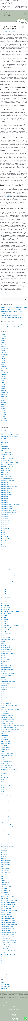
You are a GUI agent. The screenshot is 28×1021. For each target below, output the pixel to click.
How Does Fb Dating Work (6, 703)
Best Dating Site (4, 500)
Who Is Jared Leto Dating (6, 916)
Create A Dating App (5, 569)
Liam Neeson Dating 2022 (6, 761)
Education (3, 641)
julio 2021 (3, 382)
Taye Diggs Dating (5, 870)
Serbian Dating (4, 844)
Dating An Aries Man (5, 585)
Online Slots (3, 813)
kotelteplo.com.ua (5, 749)
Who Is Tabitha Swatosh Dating (7, 936)
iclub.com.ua (4, 711)
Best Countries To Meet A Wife (7, 480)
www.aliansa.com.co (5, 952)
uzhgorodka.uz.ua (5, 894)
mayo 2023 (3, 338)
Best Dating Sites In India (6, 508)
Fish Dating (3, 657)
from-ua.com (4, 671)
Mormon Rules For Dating (6, 785)
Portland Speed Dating (6, 824)
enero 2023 (3, 346)
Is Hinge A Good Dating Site (7, 723)
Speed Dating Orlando (5, 864)
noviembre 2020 (4, 392)
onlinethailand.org (5, 815)
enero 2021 (3, 390)
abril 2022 (3, 364)
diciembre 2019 (4, 400)
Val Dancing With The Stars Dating (8, 896)
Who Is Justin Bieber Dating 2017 (8, 920)
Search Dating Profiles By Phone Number (10, 838)
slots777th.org (4, 854)
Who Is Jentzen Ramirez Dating (7, 918)
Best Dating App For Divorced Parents (9, 486)
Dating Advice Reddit (5, 583)
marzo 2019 (3, 418)
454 (2, 440)
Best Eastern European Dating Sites (8, 512)
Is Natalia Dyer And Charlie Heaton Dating (10, 729)
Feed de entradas (5, 984)
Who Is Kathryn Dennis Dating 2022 (8, 922)
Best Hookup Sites (5, 526)
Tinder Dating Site (5, 882)
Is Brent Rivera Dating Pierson (7, 719)
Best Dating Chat (4, 496)
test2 (2, 878)
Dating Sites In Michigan (6, 627)
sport (2, 866)
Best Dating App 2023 (6, 484)
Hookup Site (3, 699)
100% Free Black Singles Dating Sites (9, 436)
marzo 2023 (3, 342)
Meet (2, 775)
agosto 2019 (4, 408)
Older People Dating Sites (6, 801)
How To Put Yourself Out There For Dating (10, 709)
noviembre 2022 (4, 350)
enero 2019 (3, 422)
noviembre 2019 (4, 402)
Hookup (2, 691)
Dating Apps (3, 591)
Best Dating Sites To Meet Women (8, 510)
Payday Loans (4, 822)
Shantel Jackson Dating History (7, 846)
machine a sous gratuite (6, 771)
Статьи (2, 962)
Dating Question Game (6, 613)
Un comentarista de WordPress (7, 324)
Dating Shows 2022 (5, 619)
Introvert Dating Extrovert (6, 717)
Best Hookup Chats (5, 518)
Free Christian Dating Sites (7, 667)
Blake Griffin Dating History (7, 540)
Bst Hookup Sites (4, 548)
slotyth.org (3, 856)
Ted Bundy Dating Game (6, 872)
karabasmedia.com (5, 739)
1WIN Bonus (3, 438)
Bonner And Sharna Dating (6, 544)
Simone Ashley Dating (5, 848)
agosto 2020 (4, 396)
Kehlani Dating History (6, 743)
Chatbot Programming (6, 558)
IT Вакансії (3, 733)
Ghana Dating (4, 679)
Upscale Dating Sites (5, 890)
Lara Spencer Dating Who (6, 755)
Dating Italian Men (5, 605)
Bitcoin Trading (4, 534)
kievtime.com (4, 745)
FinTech (3, 655)
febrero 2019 (4, 420)
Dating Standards (5, 629)
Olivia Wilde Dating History (6, 803)
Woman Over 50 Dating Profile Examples (9, 950)
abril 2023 (3, 340)
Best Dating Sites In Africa (6, 506)
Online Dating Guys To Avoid (7, 809)
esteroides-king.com (5, 645)
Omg (2, 805)
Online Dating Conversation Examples (9, 807)
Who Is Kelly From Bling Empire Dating (9, 924)
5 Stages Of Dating (5, 442)
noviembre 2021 (4, 374)
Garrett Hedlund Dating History (7, 673)
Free (2, 663)
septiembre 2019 (4, 406)
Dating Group (4, 601)
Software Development (6, 860)
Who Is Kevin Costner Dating (7, 926)
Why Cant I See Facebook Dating (8, 946)
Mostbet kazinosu (5, 789)
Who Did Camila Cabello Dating (7, 912)
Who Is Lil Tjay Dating (5, 930)
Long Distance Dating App (6, 765)
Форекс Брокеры (5, 968)
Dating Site (3, 623)
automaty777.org (4, 472)
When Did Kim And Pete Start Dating (9, 910)
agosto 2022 (4, 356)
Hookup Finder (4, 697)
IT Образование (4, 735)
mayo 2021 (3, 386)
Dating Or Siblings (5, 609)
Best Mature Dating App (6, 530)
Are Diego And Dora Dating (7, 458)
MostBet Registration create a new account (10, 315)
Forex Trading (4, 661)
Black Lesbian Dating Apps (6, 536)
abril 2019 (3, 416)
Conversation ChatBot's (6, 566)
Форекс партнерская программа (8, 972)
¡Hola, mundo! (19, 324)
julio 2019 (3, 410)
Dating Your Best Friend (6, 633)
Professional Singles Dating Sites (8, 826)
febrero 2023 (4, 344)
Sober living (3, 858)
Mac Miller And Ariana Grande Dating (9, 769)
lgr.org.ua (3, 759)
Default (2, 635)
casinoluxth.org (4, 554)
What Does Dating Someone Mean (8, 902)
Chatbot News (4, 556)
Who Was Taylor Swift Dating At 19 (8, 942)
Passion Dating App (5, 819)
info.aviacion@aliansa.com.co (15, 1009)
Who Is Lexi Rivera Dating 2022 (7, 928)
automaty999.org (5, 474)
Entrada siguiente (22, 292)
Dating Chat (3, 595)
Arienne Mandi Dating (5, 468)
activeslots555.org (5, 446)
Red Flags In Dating (5, 830)
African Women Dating (6, 452)
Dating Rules (4, 615)
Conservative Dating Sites (6, 564)
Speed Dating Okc (5, 862)
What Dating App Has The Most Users (9, 900)
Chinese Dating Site (5, 562)
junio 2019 (3, 412)
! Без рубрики (4, 430)
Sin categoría (4, 31)
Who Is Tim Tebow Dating (6, 938)
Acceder (3, 982)
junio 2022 (3, 360)
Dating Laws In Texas (5, 607)
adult (2, 450)
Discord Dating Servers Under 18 (8, 639)
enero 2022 (3, 370)
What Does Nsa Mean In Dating (7, 906)
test (2, 876)
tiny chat (7, 196)
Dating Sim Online (5, 621)
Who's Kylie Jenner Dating (6, 944)
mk (2, 783)
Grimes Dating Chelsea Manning (8, 687)
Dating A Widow (4, 579)
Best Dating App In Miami (6, 488)
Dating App (3, 589)
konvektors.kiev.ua (5, 747)
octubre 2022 (4, 352)
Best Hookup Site (5, 524)
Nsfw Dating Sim (4, 799)
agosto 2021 (3, 380)
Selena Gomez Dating (5, 840)
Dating (2, 573)
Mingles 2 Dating (4, 781)
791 (2, 444)
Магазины (3, 956)
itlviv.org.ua (3, 737)
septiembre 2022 (4, 354)
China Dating (4, 560)
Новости (3, 958)
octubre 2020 (4, 394)
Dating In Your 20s (5, 603)
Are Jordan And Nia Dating (6, 460)
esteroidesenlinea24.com (6, 649)
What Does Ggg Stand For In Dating (8, 904)
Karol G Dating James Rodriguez (8, 741)
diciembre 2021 (4, 372)
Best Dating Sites (5, 502)
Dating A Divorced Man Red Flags (8, 575)
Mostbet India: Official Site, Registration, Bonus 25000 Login (14, 307)
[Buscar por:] (14, 299)
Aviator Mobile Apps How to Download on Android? (11, 309)
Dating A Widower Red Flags (7, 581)
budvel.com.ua (4, 550)
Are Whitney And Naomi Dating (7, 466)
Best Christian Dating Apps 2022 (8, 478)
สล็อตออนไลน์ (4, 974)
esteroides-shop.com (5, 647)
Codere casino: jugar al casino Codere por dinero (11, 317)
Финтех (2, 966)
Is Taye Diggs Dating (5, 731)
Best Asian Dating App (6, 476)
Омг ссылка (3, 960)
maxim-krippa (4, 773)
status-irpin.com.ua (5, 868)
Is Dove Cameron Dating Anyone (8, 721)
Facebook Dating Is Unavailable (8, 653)
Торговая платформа (5, 964)
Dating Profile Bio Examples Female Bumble (10, 611)
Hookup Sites (4, 701)
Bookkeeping (4, 546)
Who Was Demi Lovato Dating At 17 (8, 940)
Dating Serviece (4, 617)
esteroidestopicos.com (6, 651)
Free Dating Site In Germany (7, 669)
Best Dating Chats (5, 498)
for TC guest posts (5, 659)
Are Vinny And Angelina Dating (7, 464)
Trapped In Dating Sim (6, 886)
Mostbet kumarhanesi (5, 791)
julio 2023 (3, 334)
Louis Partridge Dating (6, 767)
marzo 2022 (3, 366)
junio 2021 (3, 384)
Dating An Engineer (5, 587)
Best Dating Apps (5, 490)
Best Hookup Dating (5, 520)
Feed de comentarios (5, 986)
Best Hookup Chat (5, 516)
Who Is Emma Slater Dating (7, 914)
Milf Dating (3, 779)
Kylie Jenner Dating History (7, 753)
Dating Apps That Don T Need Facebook (9, 593)
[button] (25, 13)
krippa (2, 751)
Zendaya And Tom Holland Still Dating (9, 954)
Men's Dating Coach (5, 777)
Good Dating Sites (5, 683)
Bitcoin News (4, 532)
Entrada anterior (6, 292)
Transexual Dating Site (6, 884)
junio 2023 (3, 336)
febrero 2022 (4, 368)
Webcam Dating (4, 898)
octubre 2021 (4, 376)
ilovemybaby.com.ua (5, 713)
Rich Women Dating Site (6, 832)
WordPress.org (4, 988)
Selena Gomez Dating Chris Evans (8, 842)
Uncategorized (4, 888)
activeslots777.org (5, 448)
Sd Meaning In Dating (5, 836)
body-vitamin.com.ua (5, 542)
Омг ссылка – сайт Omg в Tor (13, 326)
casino (2, 552)
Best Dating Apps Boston (6, 494)
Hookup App (3, 693)
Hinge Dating (4, 689)
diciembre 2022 (4, 348)
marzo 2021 (3, 388)
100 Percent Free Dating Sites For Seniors (10, 434)
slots (2, 852)
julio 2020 (3, 398)
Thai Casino (3, 880)
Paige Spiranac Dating (6, 818)
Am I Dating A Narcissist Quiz (7, 454)
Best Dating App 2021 (5, 482)
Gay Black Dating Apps (6, 675)
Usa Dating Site (4, 892)
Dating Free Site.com (5, 597)
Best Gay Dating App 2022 (6, 514)
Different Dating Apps (5, 637)
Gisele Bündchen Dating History (8, 681)
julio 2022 (3, 358)
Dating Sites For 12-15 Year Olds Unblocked (10, 625)
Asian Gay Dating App (5, 470)
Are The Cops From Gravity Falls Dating (9, 462)
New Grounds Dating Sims (6, 795)
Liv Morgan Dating (5, 763)
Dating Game (4, 599)
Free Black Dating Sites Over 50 (8, 665)
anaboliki (3, 456)
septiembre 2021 (4, 378)
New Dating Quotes (5, 793)
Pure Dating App (4, 828)
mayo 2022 (3, 362)
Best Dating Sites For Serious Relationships (10, 504)
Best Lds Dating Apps (5, 528)
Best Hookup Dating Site (6, 522)
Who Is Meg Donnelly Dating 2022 (8, 932)
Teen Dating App (4, 874)
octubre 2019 (4, 404)
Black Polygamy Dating (6, 538)
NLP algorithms (4, 797)
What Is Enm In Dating (6, 908)
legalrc (2, 757)
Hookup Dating (4, 695)
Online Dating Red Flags (6, 811)
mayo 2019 (3, 414)
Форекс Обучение (5, 970)
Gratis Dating (4, 685)
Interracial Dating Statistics (7, 715)
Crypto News (4, 570)
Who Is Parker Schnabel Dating (7, 934)
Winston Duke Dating (5, 948)
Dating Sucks (4, 631)
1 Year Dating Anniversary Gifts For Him (9, 432)
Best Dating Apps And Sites (7, 492)
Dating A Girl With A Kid (6, 577)
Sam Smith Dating (5, 834)
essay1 (2, 643)
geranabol (3, 677)
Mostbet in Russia (5, 787)
